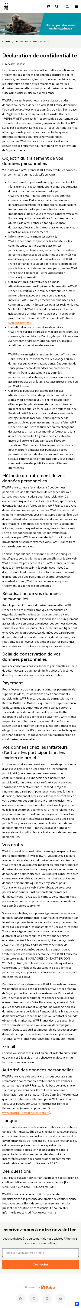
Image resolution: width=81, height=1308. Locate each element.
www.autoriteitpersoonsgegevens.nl (25, 1113)
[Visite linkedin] (47, 1298)
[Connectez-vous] (67, 6)
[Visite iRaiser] (40, 1287)
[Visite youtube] (60, 1298)
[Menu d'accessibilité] (77, 1304)
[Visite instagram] (34, 1298)
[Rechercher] (57, 6)
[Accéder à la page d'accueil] (6, 6)
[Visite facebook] (20, 1298)
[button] (76, 6)
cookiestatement (19, 322)
